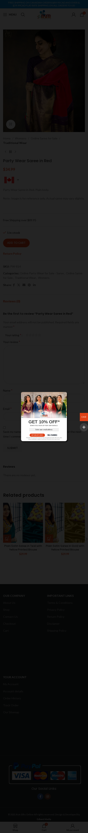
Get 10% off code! (37, 435)
